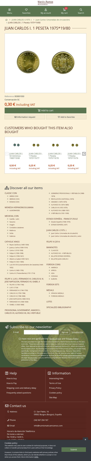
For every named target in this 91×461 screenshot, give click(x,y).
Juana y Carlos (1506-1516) (18, 248)
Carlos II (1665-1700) (16, 270)
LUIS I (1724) (13, 288)
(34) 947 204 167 (41, 420)
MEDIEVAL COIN (12, 216)
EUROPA (54, 279)
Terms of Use (55, 338)
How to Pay (12, 383)
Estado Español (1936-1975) (60, 222)
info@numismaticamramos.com (74, 355)
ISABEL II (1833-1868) (16, 305)
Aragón (12, 225)
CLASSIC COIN (11, 193)
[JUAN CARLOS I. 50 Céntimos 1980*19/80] (16, 145)
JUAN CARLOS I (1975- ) (56, 230)
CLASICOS (54, 250)
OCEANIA (54, 276)
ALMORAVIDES (14, 210)
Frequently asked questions (19, 392)
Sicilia (11, 233)
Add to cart (47, 110)
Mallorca (12, 230)
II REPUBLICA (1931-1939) (60, 213)
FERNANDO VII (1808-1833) (18, 302)
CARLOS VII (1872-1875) (59, 208)
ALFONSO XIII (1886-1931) (60, 210)
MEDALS (50, 290)
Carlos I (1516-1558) (16, 250)
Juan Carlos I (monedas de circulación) (64, 233)
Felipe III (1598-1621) (16, 256)
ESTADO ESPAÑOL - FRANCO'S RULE (62, 219)
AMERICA (54, 268)
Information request (26, 117)
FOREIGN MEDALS (57, 296)
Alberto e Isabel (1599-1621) (19, 259)
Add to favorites (67, 117)
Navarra (12, 222)
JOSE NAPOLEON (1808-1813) (19, 299)
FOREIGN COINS (53, 264)
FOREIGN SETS (52, 284)
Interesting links (56, 378)
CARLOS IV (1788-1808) (17, 296)
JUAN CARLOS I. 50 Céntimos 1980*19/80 (16, 155)
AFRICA (53, 270)
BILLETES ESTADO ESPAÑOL (61, 256)
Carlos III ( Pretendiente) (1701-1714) (22, 273)
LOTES (49, 301)
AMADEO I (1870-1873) (59, 202)
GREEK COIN (13, 196)
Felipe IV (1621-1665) (16, 262)
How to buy (12, 378)
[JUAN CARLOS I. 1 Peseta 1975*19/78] (55, 145)
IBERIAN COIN (14, 199)
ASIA (52, 273)
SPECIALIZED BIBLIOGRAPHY (58, 307)
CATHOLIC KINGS (12, 241)
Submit (74, 449)
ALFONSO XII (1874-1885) (60, 205)
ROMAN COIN (14, 202)
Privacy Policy (72, 338)
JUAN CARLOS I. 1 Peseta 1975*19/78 (55, 155)
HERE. (36, 457)
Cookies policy (55, 392)
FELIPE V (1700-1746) (16, 285)
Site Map (53, 397)
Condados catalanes (16, 228)
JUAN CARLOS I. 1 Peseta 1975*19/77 (35, 155)
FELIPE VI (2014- (53, 241)
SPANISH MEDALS (57, 293)
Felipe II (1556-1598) (16, 253)
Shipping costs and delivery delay (21, 388)
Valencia (12, 236)
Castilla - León (14, 219)
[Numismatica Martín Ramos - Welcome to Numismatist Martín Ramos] (45, 3)
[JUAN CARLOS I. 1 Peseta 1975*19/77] (35, 145)
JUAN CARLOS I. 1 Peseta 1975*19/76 (74, 155)
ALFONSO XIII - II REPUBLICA (61, 253)
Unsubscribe (77, 332)
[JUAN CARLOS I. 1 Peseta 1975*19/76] (74, 145)
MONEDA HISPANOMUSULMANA (19, 207)
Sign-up (64, 332)
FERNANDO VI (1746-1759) (18, 290)
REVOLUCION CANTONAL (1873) (62, 199)
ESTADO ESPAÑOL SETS (59, 225)
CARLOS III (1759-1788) (17, 293)
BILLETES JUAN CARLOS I (59, 259)
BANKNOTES (51, 247)
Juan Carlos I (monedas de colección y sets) (66, 236)
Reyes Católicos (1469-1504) (19, 245)
